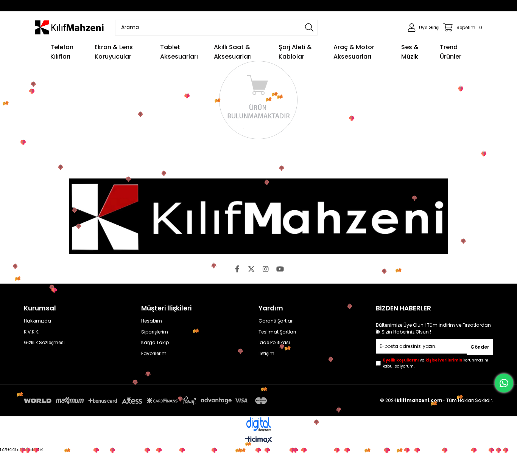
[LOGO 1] (258, 216)
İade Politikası (274, 343)
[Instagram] (265, 269)
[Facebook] (237, 269)
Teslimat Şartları (277, 332)
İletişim (266, 354)
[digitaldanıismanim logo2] (258, 424)
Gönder (479, 347)
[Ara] (309, 27)
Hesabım (151, 321)
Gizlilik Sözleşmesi (44, 343)
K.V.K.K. (31, 332)
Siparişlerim (154, 332)
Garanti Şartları (276, 321)
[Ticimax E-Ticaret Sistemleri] (258, 440)
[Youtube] (280, 269)
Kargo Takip (155, 343)
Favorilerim (154, 354)
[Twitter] (251, 269)
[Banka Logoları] (147, 400)
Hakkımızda (37, 321)
